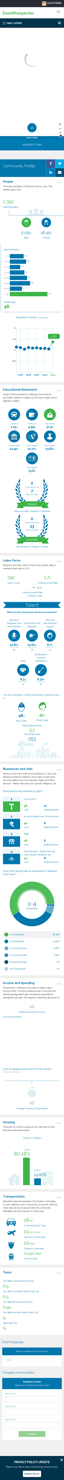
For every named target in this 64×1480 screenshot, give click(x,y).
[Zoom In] (60, 124)
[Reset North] (60, 133)
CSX (9, 1360)
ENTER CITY (10, 1394)
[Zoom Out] (60, 129)
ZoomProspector (18, 13)
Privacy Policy (32, 1474)
